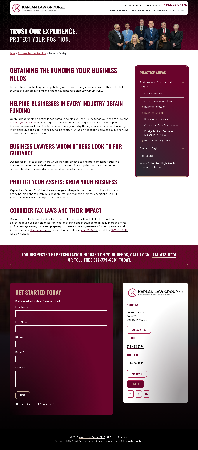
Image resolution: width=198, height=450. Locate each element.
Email (19, 352)
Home (112, 10)
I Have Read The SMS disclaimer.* (36, 404)
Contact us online (40, 230)
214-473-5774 (176, 4)
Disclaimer (60, 441)
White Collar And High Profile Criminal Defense (157, 165)
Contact (181, 10)
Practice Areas (140, 10)
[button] (195, 444)
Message (20, 367)
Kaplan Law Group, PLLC (92, 437)
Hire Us (135, 384)
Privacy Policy (86, 441)
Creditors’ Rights (150, 148)
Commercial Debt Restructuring (161, 125)
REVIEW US (137, 373)
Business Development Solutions (113, 441)
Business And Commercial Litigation (156, 84)
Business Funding (153, 113)
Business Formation (154, 107)
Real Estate (146, 155)
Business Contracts (151, 93)
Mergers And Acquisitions (157, 140)
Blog (172, 10)
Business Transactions (156, 119)
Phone (19, 337)
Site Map (72, 441)
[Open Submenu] (183, 82)
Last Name (21, 322)
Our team (122, 10)
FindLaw (138, 441)
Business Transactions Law (156, 101)
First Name (22, 307)
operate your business (23, 122)
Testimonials (160, 10)
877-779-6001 (119, 230)
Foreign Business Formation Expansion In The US (159, 133)
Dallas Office (139, 329)
